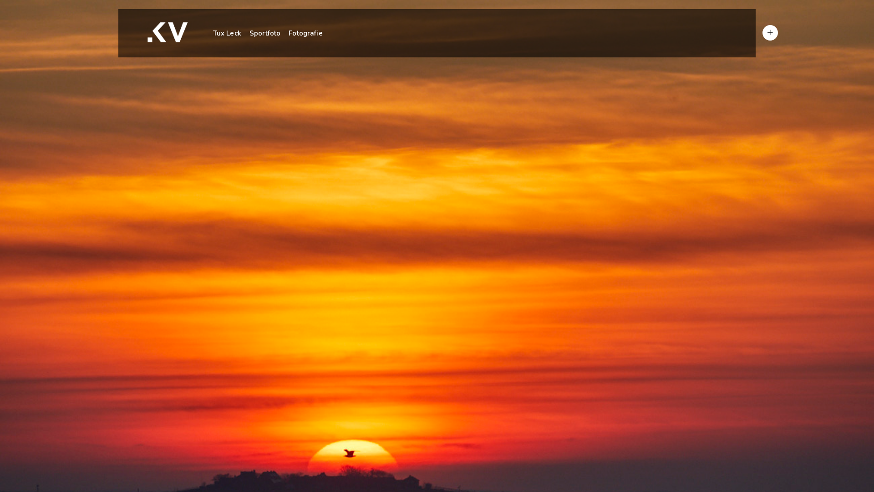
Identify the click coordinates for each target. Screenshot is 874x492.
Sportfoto (264, 33)
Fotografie (306, 33)
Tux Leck (227, 33)
